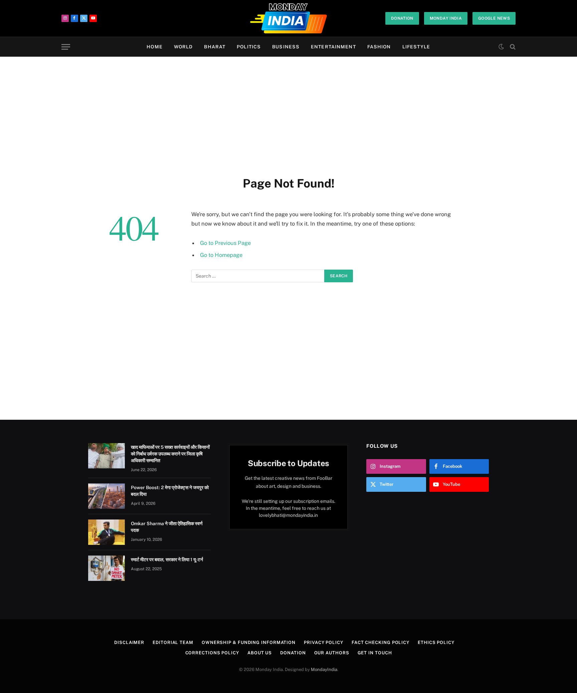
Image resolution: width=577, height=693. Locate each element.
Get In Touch (375, 652)
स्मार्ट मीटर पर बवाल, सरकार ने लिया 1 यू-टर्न (167, 559)
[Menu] (65, 46)
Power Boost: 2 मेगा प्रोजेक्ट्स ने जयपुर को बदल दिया (170, 491)
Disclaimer (129, 642)
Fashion (379, 46)
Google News (494, 18)
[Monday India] (288, 18)
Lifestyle (416, 46)
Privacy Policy (323, 642)
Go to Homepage (221, 255)
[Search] (512, 46)
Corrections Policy (212, 652)
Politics (249, 46)
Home (154, 46)
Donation (402, 18)
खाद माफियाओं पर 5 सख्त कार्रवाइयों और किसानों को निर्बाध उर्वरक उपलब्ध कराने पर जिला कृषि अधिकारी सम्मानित (170, 453)
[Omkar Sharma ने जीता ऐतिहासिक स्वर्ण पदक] (106, 532)
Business (286, 46)
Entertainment (333, 46)
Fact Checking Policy (380, 642)
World (183, 46)
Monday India (446, 18)
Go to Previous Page (225, 243)
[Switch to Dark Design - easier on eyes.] (501, 47)
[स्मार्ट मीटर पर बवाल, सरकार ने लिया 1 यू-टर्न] (106, 568)
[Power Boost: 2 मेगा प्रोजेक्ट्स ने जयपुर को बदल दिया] (106, 496)
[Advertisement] (288, 115)
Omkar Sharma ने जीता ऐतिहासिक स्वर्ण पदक (167, 527)
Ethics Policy (436, 642)
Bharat (214, 46)
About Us (259, 652)
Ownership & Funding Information (249, 642)
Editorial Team (173, 642)
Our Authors (331, 652)
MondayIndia (324, 669)
